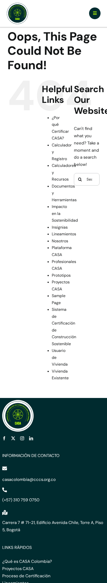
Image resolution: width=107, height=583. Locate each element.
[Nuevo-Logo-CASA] (17, 4)
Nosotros (60, 241)
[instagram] (22, 438)
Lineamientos (64, 234)
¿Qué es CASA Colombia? (27, 561)
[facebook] (4, 438)
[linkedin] (31, 438)
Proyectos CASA (18, 568)
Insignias (60, 227)
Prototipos (61, 275)
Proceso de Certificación (26, 576)
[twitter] (13, 438)
